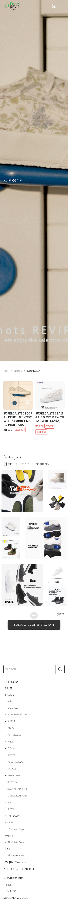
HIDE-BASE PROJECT (19, 714)
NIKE (10, 741)
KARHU (12, 721)
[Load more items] (34, 615)
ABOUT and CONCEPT (18, 869)
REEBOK (12, 755)
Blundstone (13, 708)
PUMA (11, 748)
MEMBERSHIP (13, 878)
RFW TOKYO (15, 762)
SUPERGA (13, 782)
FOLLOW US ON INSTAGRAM (34, 625)
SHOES (9, 695)
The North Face (16, 842)
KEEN (11, 728)
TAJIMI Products (15, 862)
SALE (8, 688)
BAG (7, 849)
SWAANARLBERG (18, 789)
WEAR (9, 836)
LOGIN (8, 885)
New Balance (14, 735)
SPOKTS (12, 768)
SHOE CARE (12, 816)
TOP (5, 370)
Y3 (9, 802)
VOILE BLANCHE (17, 795)
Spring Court (14, 775)
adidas (11, 701)
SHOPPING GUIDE (15, 898)
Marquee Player (16, 829)
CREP (10, 822)
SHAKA (12, 809)
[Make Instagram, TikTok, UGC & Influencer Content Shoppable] (61, 614)
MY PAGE (10, 891)
